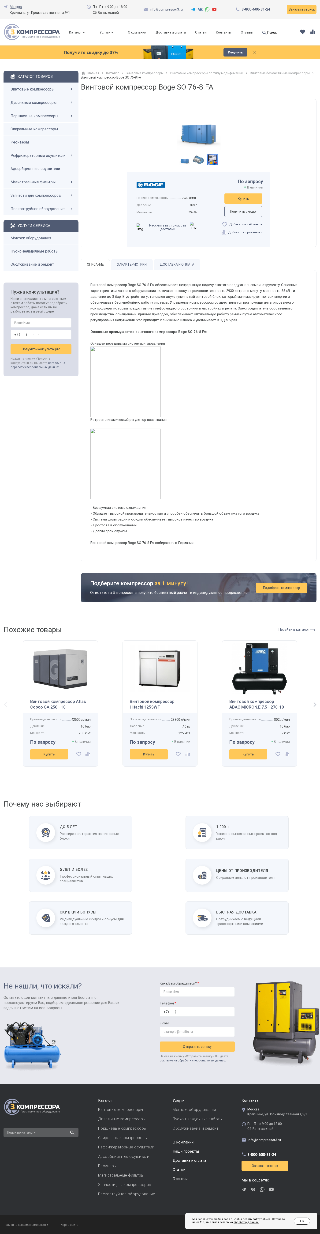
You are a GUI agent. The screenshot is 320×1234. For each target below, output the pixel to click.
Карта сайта (69, 1224)
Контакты (223, 32)
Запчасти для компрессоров (36, 195)
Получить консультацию (41, 349)
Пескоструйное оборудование (38, 209)
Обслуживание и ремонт (32, 264)
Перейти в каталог (294, 629)
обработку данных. (246, 1222)
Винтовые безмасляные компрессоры (280, 73)
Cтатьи (179, 1169)
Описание (95, 264)
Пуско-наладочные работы (35, 251)
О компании (137, 32)
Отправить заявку (197, 1047)
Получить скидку (243, 211)
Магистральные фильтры (33, 182)
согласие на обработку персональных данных (193, 1060)
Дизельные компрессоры (34, 102)
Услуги (105, 32)
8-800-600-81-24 (256, 9)
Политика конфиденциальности (26, 1224)
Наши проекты (186, 1151)
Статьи (201, 32)
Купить (243, 198)
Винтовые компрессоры (33, 89)
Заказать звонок (265, 1166)
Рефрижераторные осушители (38, 155)
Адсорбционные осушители (35, 168)
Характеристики (132, 264)
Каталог (75, 32)
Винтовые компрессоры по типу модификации (206, 73)
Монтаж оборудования (31, 238)
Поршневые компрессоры (34, 116)
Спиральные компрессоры (34, 129)
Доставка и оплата (171, 32)
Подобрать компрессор (281, 588)
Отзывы (247, 32)
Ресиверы (20, 142)
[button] (313, 705)
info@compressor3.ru (166, 9)
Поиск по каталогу (21, 1132)
